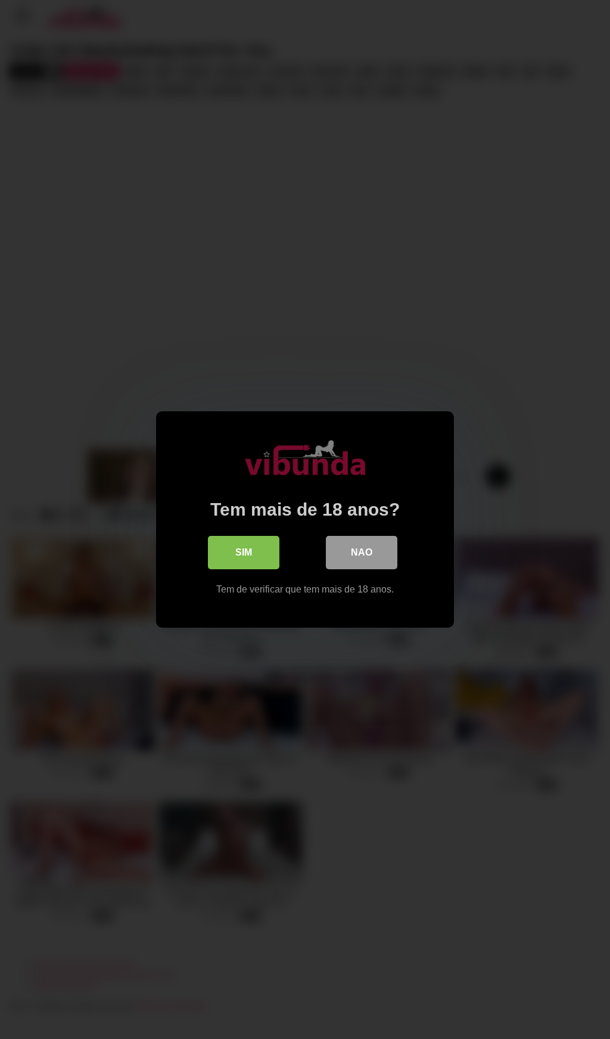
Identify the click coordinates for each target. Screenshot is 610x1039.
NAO (361, 552)
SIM (243, 552)
